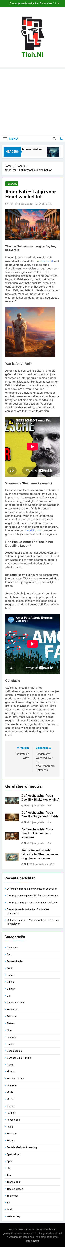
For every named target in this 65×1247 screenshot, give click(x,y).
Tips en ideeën (15, 1188)
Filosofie (11, 183)
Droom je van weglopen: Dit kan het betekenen (32, 895)
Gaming (11, 1044)
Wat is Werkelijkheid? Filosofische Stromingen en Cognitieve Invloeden (40, 854)
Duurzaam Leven (16, 1002)
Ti (25, 805)
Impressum (32, 1240)
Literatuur (12, 1085)
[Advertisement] (32, 101)
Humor (10, 1064)
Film (9, 1030)
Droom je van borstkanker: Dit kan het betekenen (31, 3)
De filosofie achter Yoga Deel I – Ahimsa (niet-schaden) (37, 833)
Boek (9, 968)
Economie (12, 1009)
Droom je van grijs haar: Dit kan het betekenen (32, 902)
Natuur (10, 1106)
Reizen (10, 1140)
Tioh (11, 203)
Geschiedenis (14, 1050)
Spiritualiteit (13, 1154)
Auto (9, 954)
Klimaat (11, 1071)
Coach (10, 975)
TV (8, 1202)
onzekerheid (45, 261)
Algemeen (12, 947)
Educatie (11, 1016)
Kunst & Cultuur (15, 1078)
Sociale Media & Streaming (22, 1147)
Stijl (9, 1168)
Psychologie (13, 1119)
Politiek (11, 1112)
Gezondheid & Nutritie (19, 1057)
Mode (10, 1092)
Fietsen (11, 1023)
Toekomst (12, 1195)
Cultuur (11, 988)
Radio (10, 1126)
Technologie (13, 1181)
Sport (10, 1161)
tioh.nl (33, 55)
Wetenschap (13, 1216)
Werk (9, 1209)
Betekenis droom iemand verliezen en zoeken (32, 888)
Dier (9, 995)
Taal (9, 1175)
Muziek (11, 1099)
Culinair (11, 981)
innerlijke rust (33, 530)
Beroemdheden (15, 961)
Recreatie (12, 1133)
